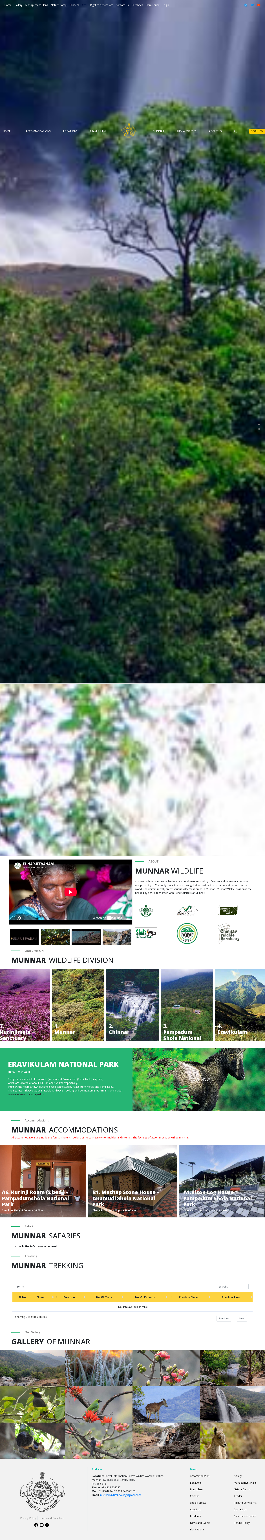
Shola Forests (198, 1502)
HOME (6, 131)
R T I (84, 5)
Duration (69, 1297)
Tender (238, 1496)
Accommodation (199, 1476)
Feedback (137, 5)
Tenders (74, 5)
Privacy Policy (28, 1518)
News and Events (200, 1522)
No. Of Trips (104, 1297)
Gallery (18, 5)
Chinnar (194, 1496)
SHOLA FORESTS (186, 131)
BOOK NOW (257, 131)
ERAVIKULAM (98, 131)
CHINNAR (158, 131)
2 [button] (259, 429)
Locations (196, 1482)
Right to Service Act (101, 5)
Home (8, 5)
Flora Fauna (153, 5)
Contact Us (122, 5)
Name (41, 1297)
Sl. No (22, 1297)
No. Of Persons (145, 1297)
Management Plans (36, 5)
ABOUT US (215, 131)
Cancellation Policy (245, 1516)
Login (165, 5)
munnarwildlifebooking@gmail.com (120, 1495)
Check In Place (188, 1297)
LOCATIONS (70, 131)
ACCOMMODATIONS (38, 131)
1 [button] (259, 424)
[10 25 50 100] (20, 1286)
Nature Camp (59, 5)
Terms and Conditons (51, 1518)
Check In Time (231, 1297)
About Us (195, 1509)
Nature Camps (242, 1489)
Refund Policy (242, 1522)
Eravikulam (196, 1489)
